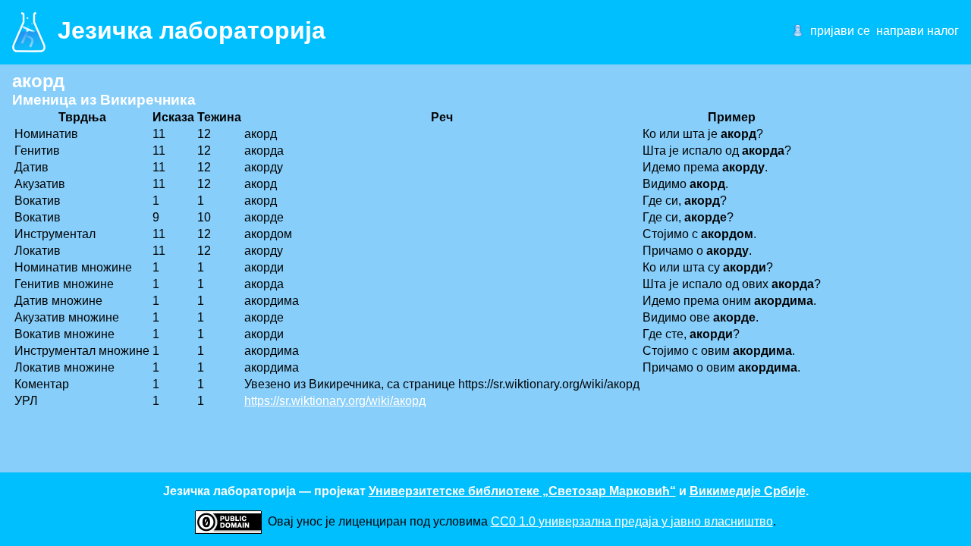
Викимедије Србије (748, 491)
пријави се (840, 30)
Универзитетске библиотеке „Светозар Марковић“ (522, 491)
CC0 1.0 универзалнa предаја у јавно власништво (632, 521)
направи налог (917, 30)
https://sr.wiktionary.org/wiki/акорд (335, 400)
